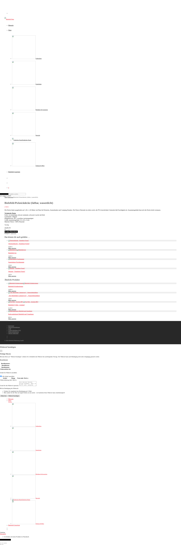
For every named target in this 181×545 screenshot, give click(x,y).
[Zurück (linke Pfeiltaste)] (1, 544)
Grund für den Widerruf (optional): (9, 385)
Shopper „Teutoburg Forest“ (16, 271)
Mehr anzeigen (12, 248)
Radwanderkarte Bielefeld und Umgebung (21, 314)
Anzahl (6, 227)
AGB (9, 329)
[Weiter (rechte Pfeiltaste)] (2, 544)
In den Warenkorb (11, 231)
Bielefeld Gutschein (14, 172)
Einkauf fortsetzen (5, 540)
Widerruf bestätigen (13, 396)
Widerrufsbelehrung (13, 332)
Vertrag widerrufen (13, 333)
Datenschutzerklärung (14, 327)
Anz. (10, 227)
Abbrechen (4, 396)
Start (6, 197)
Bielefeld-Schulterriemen (15, 286)
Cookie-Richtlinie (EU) (14, 330)
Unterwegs (10, 197)
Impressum (11, 326)
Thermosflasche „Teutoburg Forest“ (19, 244)
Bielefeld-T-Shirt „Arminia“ (16, 305)
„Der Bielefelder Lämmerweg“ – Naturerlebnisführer (24, 296)
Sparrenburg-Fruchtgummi (16, 262)
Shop (9, 30)
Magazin (10, 25)
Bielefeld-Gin (12, 253)
